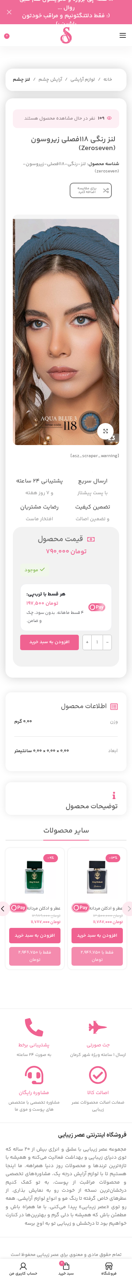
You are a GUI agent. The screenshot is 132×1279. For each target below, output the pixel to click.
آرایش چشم (50, 79)
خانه (107, 79)
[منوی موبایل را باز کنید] (122, 35)
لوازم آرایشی (82, 79)
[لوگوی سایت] (66, 35)
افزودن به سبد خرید (49, 642)
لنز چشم (21, 79)
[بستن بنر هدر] (9, 12)
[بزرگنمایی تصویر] (105, 431)
